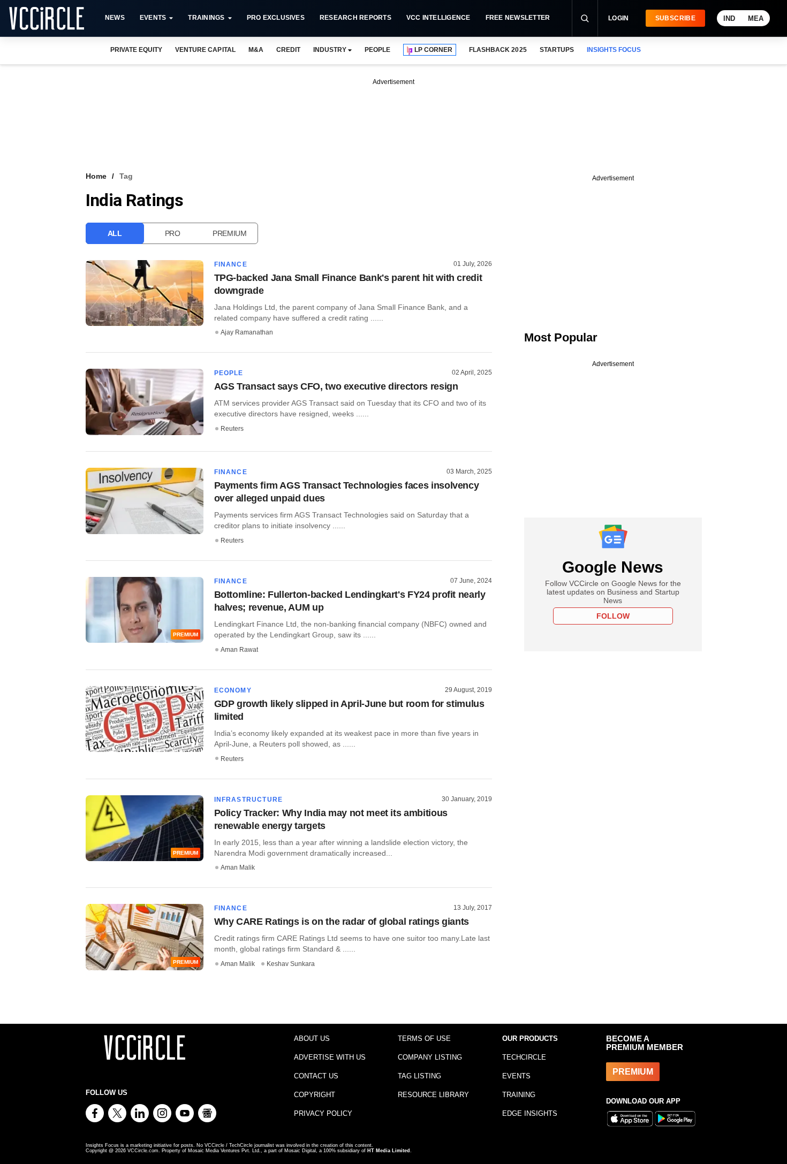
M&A (255, 50)
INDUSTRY (329, 50)
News (115, 17)
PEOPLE (377, 50)
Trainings (206, 17)
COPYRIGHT (314, 1095)
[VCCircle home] (46, 18)
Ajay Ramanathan (247, 332)
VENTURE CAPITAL (205, 50)
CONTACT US (316, 1076)
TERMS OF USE (424, 1038)
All (115, 233)
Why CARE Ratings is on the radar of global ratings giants (341, 921)
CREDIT (288, 50)
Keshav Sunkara (291, 964)
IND (729, 18)
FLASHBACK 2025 (497, 50)
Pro (172, 233)
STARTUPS (557, 50)
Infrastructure (248, 799)
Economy (233, 690)
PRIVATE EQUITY (136, 50)
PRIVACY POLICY (323, 1113)
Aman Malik (238, 867)
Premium (230, 233)
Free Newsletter (518, 17)
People (229, 373)
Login (618, 18)
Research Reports (355, 17)
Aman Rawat (239, 649)
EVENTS (516, 1076)
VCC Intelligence (438, 17)
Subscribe (675, 18)
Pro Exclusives (276, 17)
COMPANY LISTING (430, 1057)
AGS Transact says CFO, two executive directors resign (336, 386)
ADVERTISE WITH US (330, 1057)
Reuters (232, 428)
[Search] (584, 18)
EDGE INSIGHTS (529, 1113)
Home (96, 176)
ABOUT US (312, 1038)
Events (153, 17)
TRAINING (518, 1095)
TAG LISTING (419, 1076)
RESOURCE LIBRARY (433, 1095)
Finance (230, 264)
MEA (755, 18)
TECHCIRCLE (524, 1057)
